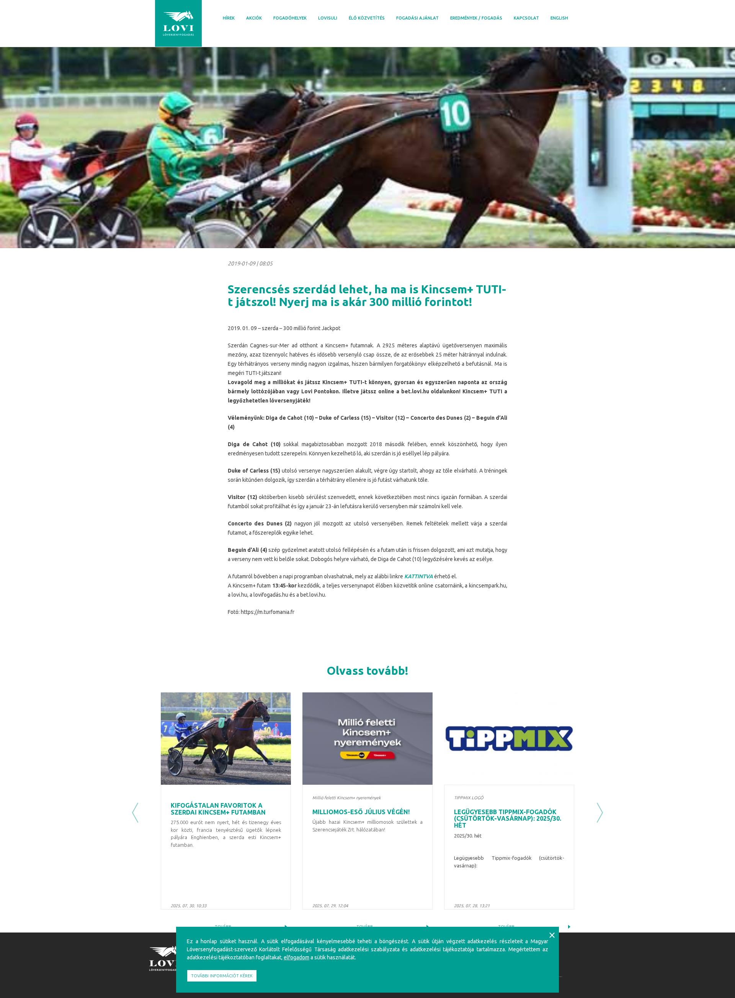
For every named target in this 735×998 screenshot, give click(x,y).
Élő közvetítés (367, 18)
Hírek (229, 18)
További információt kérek (222, 975)
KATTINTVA (418, 576)
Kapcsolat (526, 18)
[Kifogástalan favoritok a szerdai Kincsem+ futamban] (226, 738)
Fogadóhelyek (290, 18)
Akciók (254, 18)
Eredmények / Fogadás (476, 18)
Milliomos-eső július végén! (361, 811)
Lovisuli (327, 18)
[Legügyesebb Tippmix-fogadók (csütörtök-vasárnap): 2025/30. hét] (509, 738)
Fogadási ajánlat (417, 18)
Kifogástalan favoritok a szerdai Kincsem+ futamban (218, 809)
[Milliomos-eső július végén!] (367, 738)
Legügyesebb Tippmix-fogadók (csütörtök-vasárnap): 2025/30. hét (507, 818)
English (559, 18)
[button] (135, 812)
